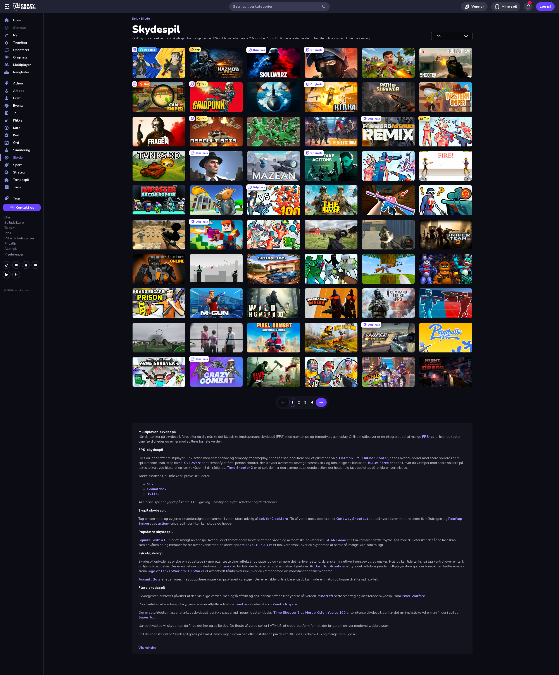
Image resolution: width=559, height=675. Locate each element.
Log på (545, 6)
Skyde (145, 19)
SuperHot (146, 617)
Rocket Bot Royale (326, 566)
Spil (135, 19)
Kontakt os (25, 207)
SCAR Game (336, 540)
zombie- (242, 604)
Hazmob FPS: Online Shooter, (364, 458)
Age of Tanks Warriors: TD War (174, 571)
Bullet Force (378, 462)
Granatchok (156, 489)
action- (164, 523)
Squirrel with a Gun (154, 540)
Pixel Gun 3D (257, 545)
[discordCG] (35, 265)
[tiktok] (6, 265)
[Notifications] (528, 6)
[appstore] (26, 265)
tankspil (229, 566)
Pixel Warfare (413, 596)
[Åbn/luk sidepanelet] (7, 6)
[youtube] (16, 265)
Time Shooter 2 (240, 467)
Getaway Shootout (352, 518)
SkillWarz (192, 462)
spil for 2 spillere (273, 518)
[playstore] (16, 274)
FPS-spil (429, 436)
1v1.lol (153, 493)
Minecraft (325, 596)
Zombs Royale (285, 604)
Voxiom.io (155, 484)
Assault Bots (149, 579)
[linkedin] (6, 274)
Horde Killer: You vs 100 (325, 612)
